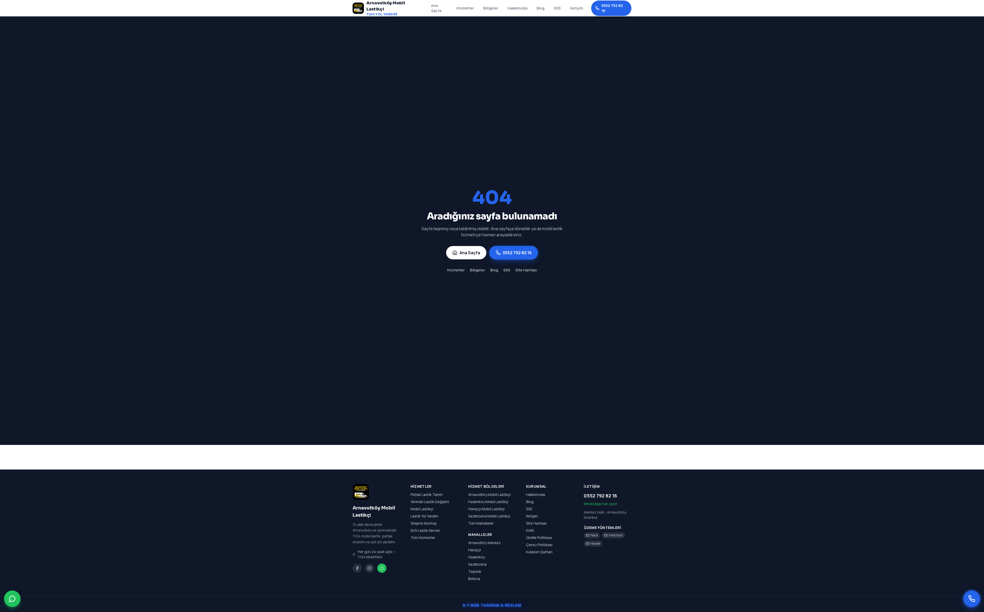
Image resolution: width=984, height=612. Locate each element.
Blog (541, 8)
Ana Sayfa (436, 8)
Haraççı (474, 549)
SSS (557, 8)
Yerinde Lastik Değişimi (430, 501)
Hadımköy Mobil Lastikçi (488, 501)
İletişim (576, 8)
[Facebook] (357, 568)
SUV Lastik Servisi (425, 530)
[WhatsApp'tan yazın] (12, 597)
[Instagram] (369, 568)
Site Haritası (526, 270)
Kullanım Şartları (539, 551)
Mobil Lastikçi (422, 508)
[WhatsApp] (381, 568)
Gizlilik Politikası (539, 537)
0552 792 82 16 (612, 8)
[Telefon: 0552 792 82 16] (971, 598)
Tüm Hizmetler (423, 537)
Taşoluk (474, 571)
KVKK (530, 530)
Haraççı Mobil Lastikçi (486, 508)
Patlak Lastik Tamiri (427, 494)
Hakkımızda (517, 8)
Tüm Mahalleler (481, 523)
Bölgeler (490, 8)
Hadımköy (476, 557)
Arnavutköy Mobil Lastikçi (489, 494)
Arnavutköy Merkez (484, 542)
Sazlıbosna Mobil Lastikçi (489, 516)
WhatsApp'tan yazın (601, 503)
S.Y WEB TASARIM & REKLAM (492, 605)
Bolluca (474, 578)
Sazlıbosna (477, 564)
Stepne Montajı (424, 523)
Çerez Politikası (539, 544)
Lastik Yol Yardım (424, 516)
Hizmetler (465, 8)
